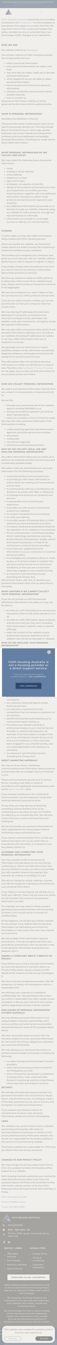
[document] (28, 672)
